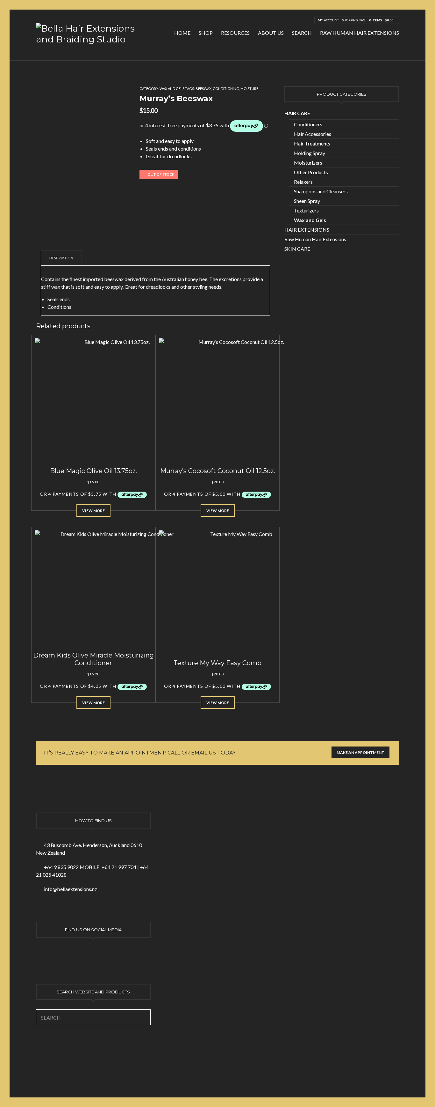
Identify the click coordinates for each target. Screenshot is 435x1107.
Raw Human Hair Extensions (359, 33)
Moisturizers (308, 163)
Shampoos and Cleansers (321, 191)
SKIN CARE (297, 249)
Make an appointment (360, 752)
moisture (249, 88)
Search (302, 33)
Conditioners (308, 124)
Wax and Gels (172, 88)
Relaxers (303, 182)
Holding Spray (309, 153)
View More (93, 510)
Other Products (311, 172)
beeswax (203, 88)
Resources (235, 33)
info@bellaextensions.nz (70, 889)
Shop (206, 33)
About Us (271, 33)
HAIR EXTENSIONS (306, 230)
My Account (328, 20)
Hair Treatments (312, 143)
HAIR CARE (297, 113)
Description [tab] (61, 258)
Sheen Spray (307, 201)
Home (182, 33)
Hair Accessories (312, 134)
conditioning (226, 88)
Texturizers (306, 210)
